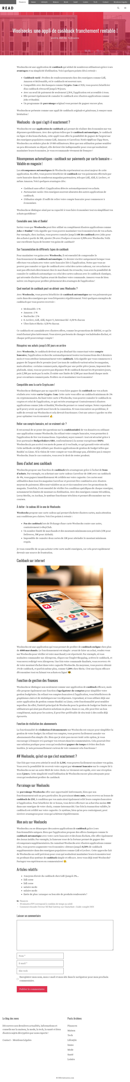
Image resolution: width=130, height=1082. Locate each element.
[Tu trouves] (8, 8)
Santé (76, 2)
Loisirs (85, 2)
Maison (56, 2)
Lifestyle (44, 2)
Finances (22, 2)
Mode (66, 2)
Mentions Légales (120, 2)
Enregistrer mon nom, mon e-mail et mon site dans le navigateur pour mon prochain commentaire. (64, 979)
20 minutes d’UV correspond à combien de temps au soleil (46, 904)
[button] (118, 8)
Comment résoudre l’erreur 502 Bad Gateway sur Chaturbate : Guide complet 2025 (57, 907)
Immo (33, 2)
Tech (95, 2)
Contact (105, 2)
